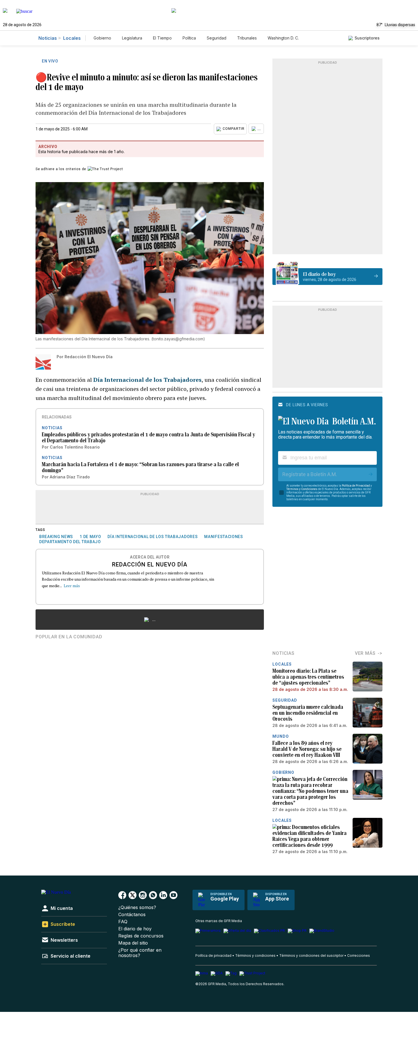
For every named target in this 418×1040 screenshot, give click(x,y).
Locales (72, 38)
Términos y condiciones (255, 955)
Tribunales (247, 38)
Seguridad (216, 38)
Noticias (47, 38)
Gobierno (102, 38)
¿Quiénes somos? (137, 907)
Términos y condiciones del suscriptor (311, 955)
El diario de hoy (135, 928)
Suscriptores (367, 38)
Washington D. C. (283, 38)
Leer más (72, 585)
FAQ (122, 921)
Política (189, 38)
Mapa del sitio (133, 943)
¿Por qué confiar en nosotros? (140, 952)
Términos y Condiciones (301, 489)
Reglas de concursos (141, 936)
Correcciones (358, 955)
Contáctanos (132, 914)
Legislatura (132, 38)
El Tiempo (162, 38)
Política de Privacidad (356, 485)
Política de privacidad (213, 955)
